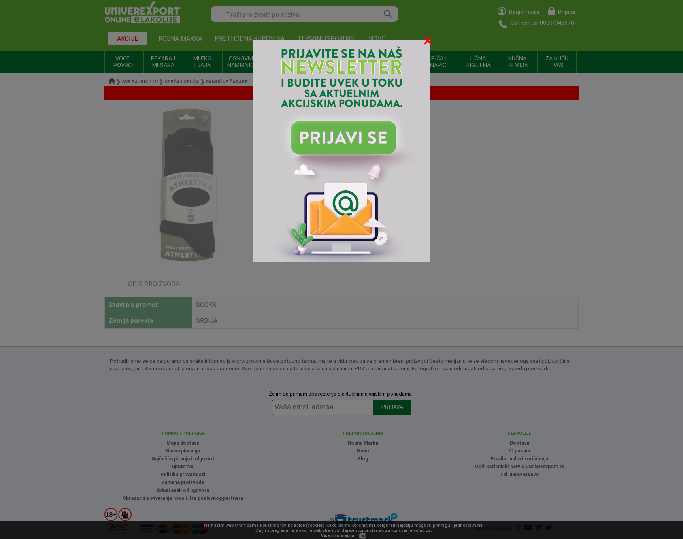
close (428, 42)
